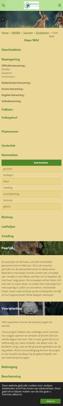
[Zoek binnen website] (3, 5)
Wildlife (16, 32)
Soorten (28, 32)
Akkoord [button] (50, 401)
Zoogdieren (42, 32)
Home (5, 32)
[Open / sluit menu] (59, 5)
